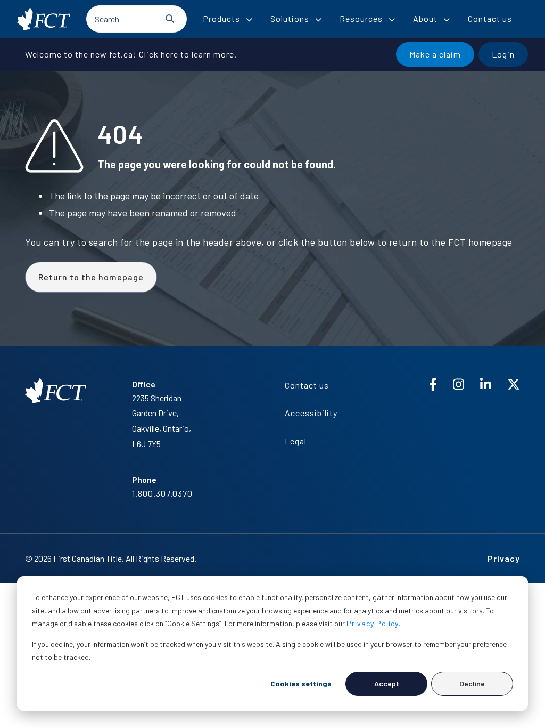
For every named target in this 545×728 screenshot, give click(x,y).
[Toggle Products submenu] (249, 19)
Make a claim (435, 54)
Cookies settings (301, 683)
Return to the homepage (91, 277)
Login (503, 54)
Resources (361, 18)
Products (221, 18)
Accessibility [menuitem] (311, 413)
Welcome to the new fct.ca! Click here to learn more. (131, 54)
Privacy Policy (372, 623)
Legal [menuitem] (296, 441)
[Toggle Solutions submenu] (318, 19)
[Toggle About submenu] (446, 19)
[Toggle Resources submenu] (391, 19)
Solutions (289, 18)
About (425, 18)
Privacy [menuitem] (504, 558)
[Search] (170, 18)
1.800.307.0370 (162, 493)
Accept (386, 683)
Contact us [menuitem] (307, 385)
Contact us (490, 18)
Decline (472, 683)
